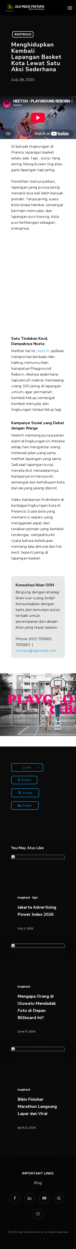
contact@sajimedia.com (36, 651)
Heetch (43, 351)
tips (35, 897)
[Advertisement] (38, 280)
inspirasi (22, 34)
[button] (70, 8)
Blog (38, 1183)
